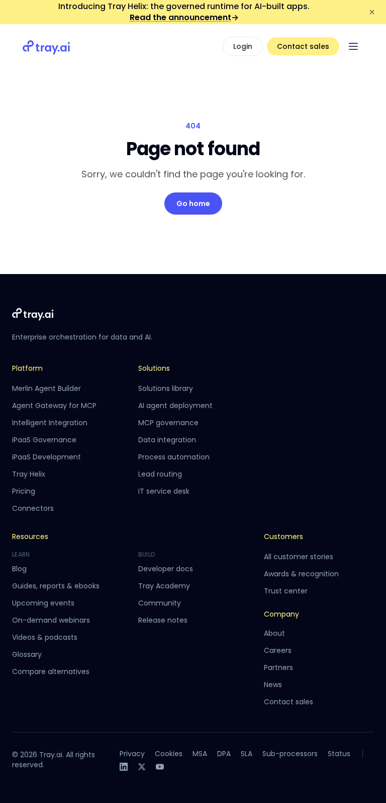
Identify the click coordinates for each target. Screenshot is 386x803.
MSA (199, 754)
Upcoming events (43, 603)
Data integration (167, 440)
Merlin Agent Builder (46, 388)
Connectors (33, 508)
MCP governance (168, 423)
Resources (30, 536)
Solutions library (165, 388)
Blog (19, 569)
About (274, 633)
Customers (283, 536)
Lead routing (160, 474)
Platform (27, 368)
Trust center (286, 591)
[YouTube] (160, 767)
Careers (278, 650)
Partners (278, 667)
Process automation (174, 457)
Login (242, 46)
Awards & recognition (301, 574)
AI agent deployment (175, 405)
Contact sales (303, 46)
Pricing (23, 491)
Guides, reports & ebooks (56, 586)
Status (339, 754)
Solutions (154, 368)
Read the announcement (184, 17)
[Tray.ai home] (47, 46)
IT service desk (163, 491)
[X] (142, 767)
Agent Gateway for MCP (54, 405)
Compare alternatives (50, 671)
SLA (246, 754)
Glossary (27, 654)
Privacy (132, 754)
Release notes (162, 620)
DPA (224, 754)
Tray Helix (28, 474)
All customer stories (298, 557)
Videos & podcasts (44, 637)
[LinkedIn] (124, 767)
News (273, 685)
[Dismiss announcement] (372, 12)
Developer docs (165, 569)
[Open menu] (353, 46)
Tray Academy (164, 586)
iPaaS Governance (44, 440)
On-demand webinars (51, 620)
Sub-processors (290, 754)
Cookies (168, 754)
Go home (193, 203)
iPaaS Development (46, 457)
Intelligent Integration (49, 423)
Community (159, 603)
